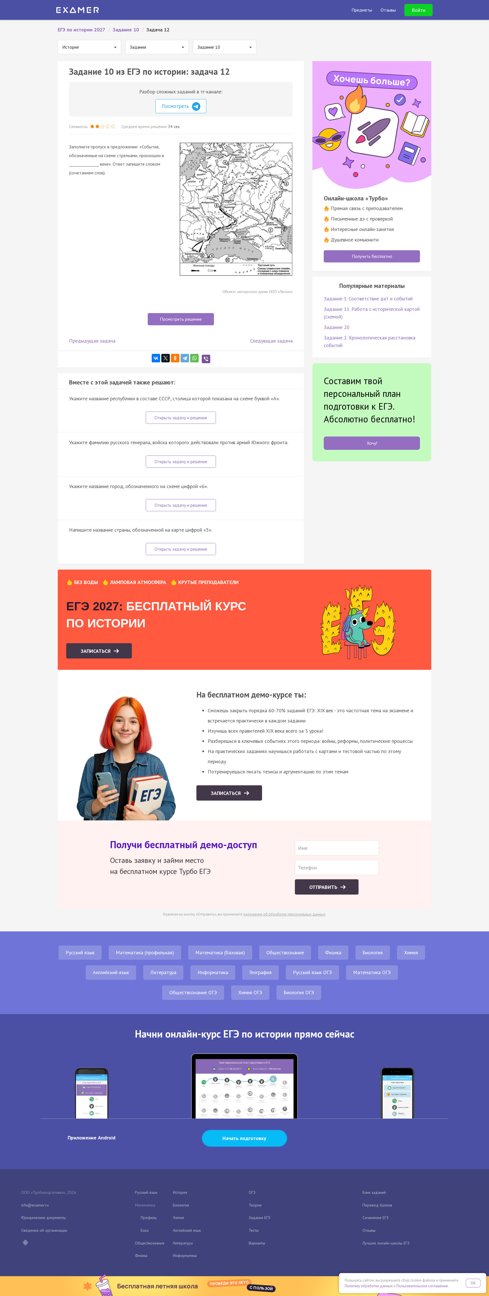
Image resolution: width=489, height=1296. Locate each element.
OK (473, 1283)
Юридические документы (43, 1217)
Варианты (257, 1243)
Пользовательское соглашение (422, 1286)
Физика (333, 952)
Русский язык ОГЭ (312, 972)
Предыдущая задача (92, 340)
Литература (163, 972)
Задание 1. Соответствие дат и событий (368, 298)
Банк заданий (374, 1192)
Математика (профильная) (145, 952)
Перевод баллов (377, 1205)
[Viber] (206, 359)
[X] (165, 358)
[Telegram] (185, 358)
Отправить (324, 887)
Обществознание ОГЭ (193, 992)
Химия (411, 952)
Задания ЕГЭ (259, 1217)
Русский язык (80, 952)
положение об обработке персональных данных (284, 914)
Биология (373, 952)
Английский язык (111, 972)
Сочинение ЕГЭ (376, 1217)
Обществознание (285, 952)
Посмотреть (176, 106)
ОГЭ (252, 1192)
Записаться (96, 651)
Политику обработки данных (369, 1286)
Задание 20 (336, 327)
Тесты (254, 1230)
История (180, 1192)
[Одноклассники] (175, 358)
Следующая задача (271, 340)
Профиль (148, 1217)
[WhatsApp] (194, 358)
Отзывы (369, 1230)
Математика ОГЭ (372, 972)
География (260, 972)
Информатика (213, 972)
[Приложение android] (25, 1243)
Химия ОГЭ (250, 992)
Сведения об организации (44, 1230)
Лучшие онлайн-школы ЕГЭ (386, 1243)
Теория (255, 1205)
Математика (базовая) (220, 952)
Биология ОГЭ (299, 992)
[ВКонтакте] (156, 358)
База (145, 1230)
